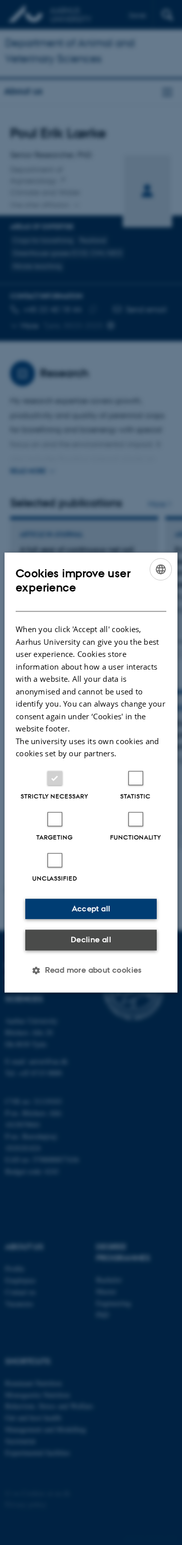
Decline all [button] (91, 939)
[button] (91, 970)
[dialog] (91, 772)
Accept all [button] (91, 908)
